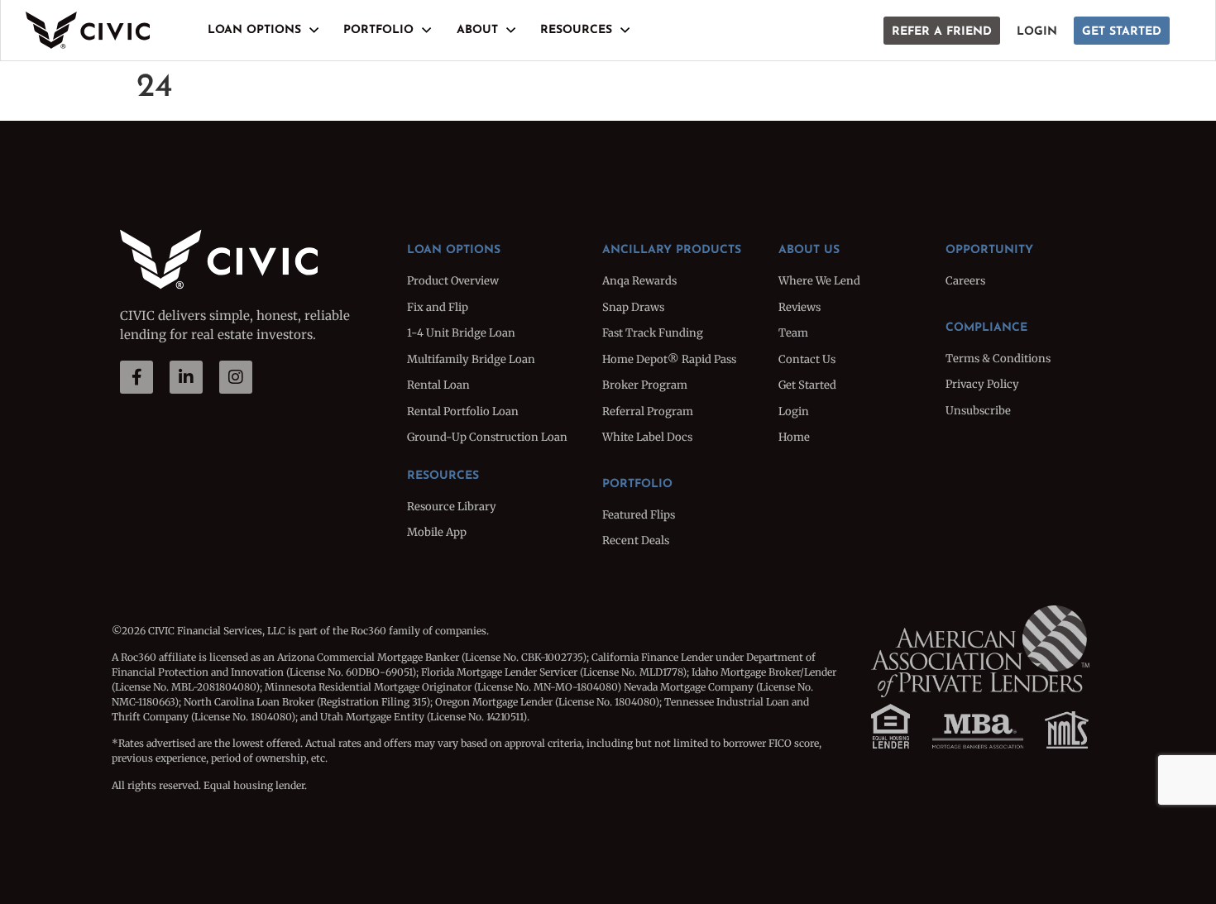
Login (1037, 32)
